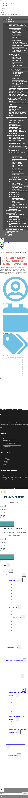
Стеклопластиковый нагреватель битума (16, 121)
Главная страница (5, 252)
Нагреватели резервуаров (9, 443)
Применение (9, 232)
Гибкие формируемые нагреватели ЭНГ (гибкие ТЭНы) (19, 83)
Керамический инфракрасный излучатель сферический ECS (18, 171)
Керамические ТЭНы (8, 440)
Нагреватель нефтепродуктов (14, 660)
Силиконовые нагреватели (18, 226)
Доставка (8, 234)
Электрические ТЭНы (15, 617)
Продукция (6, 571)
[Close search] (2, 790)
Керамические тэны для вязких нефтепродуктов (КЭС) (17, 114)
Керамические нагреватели (17, 59)
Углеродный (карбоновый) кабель (18, 224)
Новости (9, 19)
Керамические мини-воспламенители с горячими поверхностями (18, 92)
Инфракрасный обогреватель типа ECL (19, 199)
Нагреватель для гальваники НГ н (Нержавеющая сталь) (17, 142)
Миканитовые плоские (17, 66)
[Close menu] (0, 561)
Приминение (6, 459)
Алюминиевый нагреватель (17, 56)
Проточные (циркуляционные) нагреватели (15, 125)
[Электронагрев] (4, 242)
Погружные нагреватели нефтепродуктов (17, 132)
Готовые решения (11, 231)
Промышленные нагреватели (10, 439)
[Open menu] (2, 245)
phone (1, 509)
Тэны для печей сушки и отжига (17, 100)
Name (1, 506)
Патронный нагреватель (17, 25)
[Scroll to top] (1, 492)
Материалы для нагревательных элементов (15, 228)
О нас (4, 464)
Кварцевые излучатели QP (17, 183)
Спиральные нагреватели (18, 95)
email (1, 512)
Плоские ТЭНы (13, 607)
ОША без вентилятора (16, 219)
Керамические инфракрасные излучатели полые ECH (18, 164)
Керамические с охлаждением (17, 35)
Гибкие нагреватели (8, 446)
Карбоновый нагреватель (18, 207)
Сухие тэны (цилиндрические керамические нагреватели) (15, 108)
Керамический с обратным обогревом (19, 47)
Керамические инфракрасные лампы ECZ (19, 204)
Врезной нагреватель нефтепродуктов (16, 129)
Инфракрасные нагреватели (14, 690)
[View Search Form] (2, 240)
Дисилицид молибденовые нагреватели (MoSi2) (18, 88)
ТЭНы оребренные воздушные (18, 76)
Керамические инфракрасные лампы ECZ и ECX (19, 176)
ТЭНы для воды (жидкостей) (17, 73)
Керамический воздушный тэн (18, 103)
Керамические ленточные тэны (18, 79)
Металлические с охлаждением (18, 41)
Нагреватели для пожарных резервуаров (17, 138)
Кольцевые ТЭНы (14, 580)
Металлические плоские (17, 62)
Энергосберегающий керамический (19, 51)
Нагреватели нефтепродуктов (11, 442)
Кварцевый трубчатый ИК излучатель (20, 187)
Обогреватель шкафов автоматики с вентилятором (17, 216)
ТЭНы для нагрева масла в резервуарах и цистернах (18, 145)
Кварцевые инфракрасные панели (20, 190)
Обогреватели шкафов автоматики (12, 445)
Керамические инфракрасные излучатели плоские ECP (19, 158)
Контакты (8, 235)
